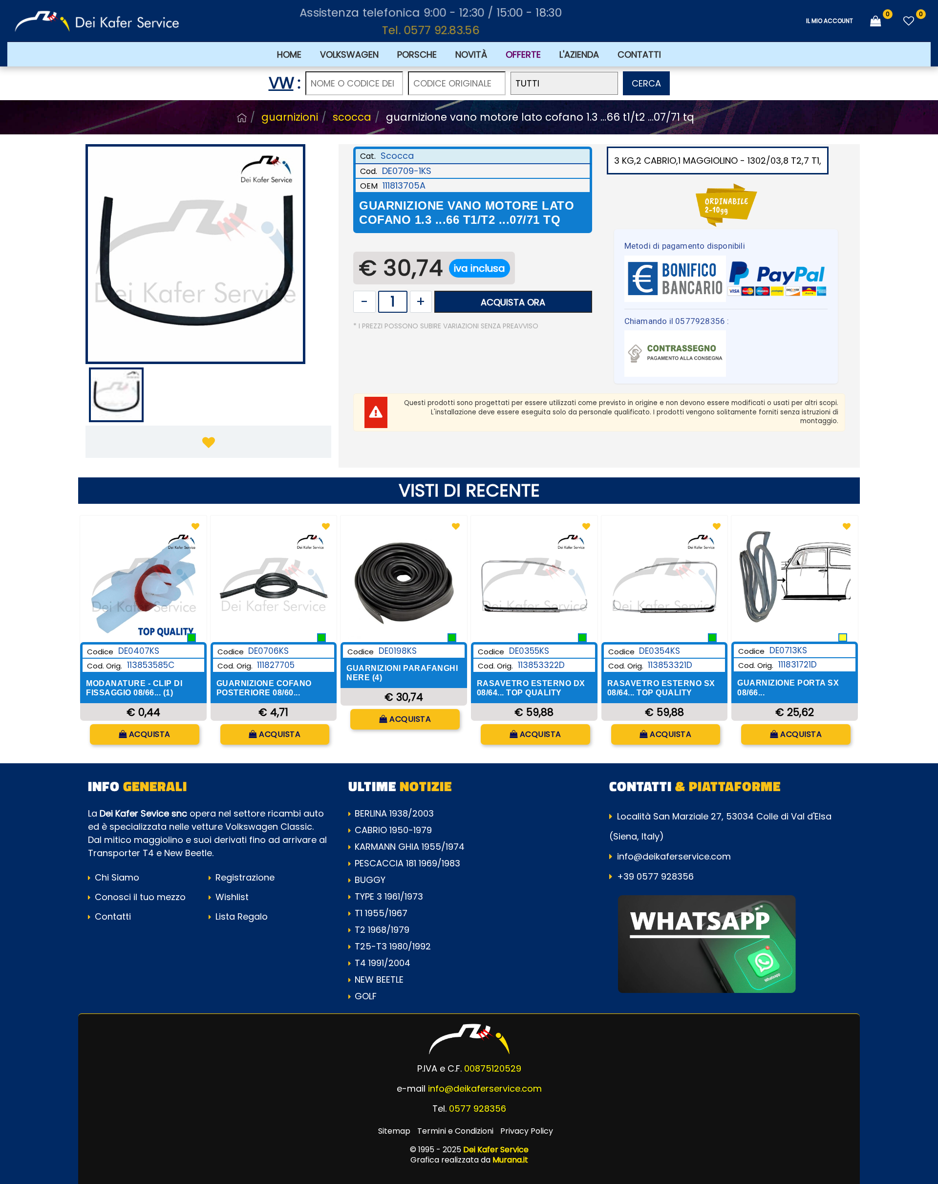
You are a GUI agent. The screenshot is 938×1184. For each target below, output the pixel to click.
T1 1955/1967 (381, 913)
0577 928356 (477, 1108)
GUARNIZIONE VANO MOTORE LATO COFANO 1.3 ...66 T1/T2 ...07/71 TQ (540, 117)
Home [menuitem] (289, 54)
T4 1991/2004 (382, 963)
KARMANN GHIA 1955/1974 (410, 846)
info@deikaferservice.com (674, 856)
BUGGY (370, 880)
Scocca (352, 117)
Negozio (242, 118)
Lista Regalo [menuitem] (240, 916)
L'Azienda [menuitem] (579, 54)
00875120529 (492, 1068)
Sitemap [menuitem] (394, 1131)
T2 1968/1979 (382, 930)
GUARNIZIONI (289, 117)
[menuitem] (523, 54)
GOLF (366, 996)
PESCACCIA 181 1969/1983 (407, 863)
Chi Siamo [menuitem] (115, 877)
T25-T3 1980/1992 (393, 946)
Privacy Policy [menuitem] (526, 1131)
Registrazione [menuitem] (244, 877)
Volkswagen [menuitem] (349, 54)
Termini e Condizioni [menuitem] (455, 1131)
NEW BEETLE (379, 979)
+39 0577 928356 (655, 876)
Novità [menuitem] (471, 54)
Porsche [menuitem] (417, 54)
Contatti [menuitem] (639, 54)
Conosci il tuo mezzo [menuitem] (139, 897)
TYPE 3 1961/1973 (389, 896)
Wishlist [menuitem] (231, 897)
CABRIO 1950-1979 (393, 830)
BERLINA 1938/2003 (394, 813)
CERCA (646, 83)
